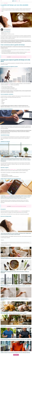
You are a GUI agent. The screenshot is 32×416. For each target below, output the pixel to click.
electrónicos (7, 195)
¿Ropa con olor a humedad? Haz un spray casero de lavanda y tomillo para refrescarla (15, 272)
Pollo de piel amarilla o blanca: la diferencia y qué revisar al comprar (14, 313)
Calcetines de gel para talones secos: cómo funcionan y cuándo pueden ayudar (16, 258)
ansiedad (28, 52)
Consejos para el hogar (4, 312)
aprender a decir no (13, 169)
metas (9, 84)
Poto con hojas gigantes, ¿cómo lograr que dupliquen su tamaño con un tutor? (16, 285)
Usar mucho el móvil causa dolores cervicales (18, 206)
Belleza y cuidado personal (4, 257)
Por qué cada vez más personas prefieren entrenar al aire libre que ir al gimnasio (16, 339)
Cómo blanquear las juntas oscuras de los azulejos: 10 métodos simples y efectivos (15, 299)
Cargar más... (16, 354)
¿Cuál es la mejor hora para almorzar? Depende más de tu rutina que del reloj (15, 352)
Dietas (1, 351)
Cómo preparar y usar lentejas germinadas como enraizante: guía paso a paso (15, 326)
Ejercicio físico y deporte (4, 338)
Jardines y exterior (3, 325)
